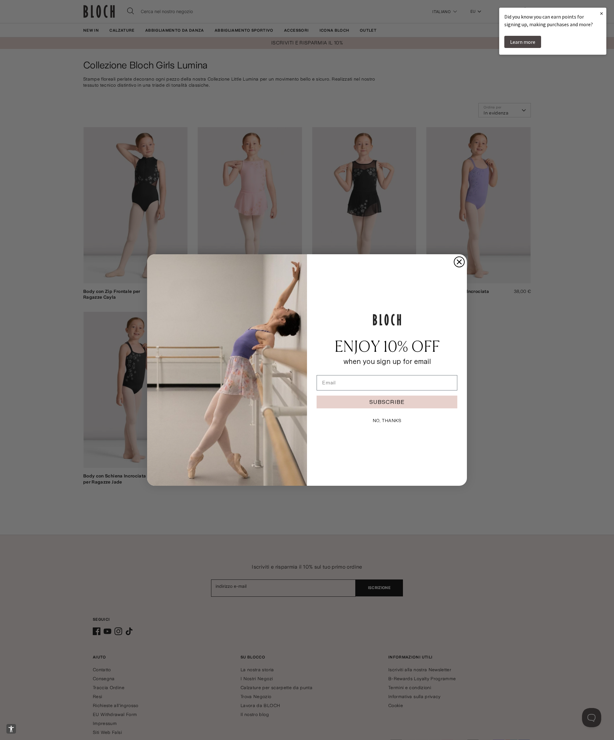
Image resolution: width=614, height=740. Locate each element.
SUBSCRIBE (387, 401)
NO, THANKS (387, 420)
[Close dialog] (459, 262)
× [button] (601, 13)
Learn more (522, 42)
